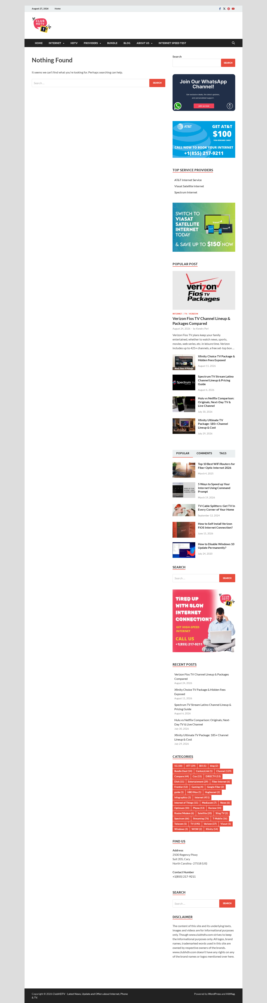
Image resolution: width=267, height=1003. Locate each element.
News (225, 802)
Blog (127, 43)
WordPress (214, 993)
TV (185, 313)
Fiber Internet (221, 781)
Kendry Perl (202, 328)
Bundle (112, 43)
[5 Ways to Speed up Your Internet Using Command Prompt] (184, 484)
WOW (197, 829)
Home (58, 8)
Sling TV (222, 813)
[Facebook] (220, 8)
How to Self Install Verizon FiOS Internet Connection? (215, 525)
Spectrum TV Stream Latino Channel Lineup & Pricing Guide (216, 380)
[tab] (183, 454)
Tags (222, 453)
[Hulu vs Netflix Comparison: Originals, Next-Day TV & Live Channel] (184, 398)
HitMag (230, 993)
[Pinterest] (228, 8)
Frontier (181, 786)
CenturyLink (204, 771)
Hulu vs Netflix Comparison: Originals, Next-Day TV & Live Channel (216, 402)
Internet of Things (186, 802)
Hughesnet (212, 792)
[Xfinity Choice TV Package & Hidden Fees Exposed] (184, 356)
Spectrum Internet (185, 192)
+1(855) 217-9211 (184, 876)
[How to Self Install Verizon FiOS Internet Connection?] (184, 524)
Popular (182, 453)
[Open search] (233, 43)
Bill (202, 765)
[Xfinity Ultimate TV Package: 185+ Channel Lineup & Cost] (184, 420)
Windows (181, 829)
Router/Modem (184, 813)
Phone (199, 808)
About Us (143, 43)
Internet (55, 43)
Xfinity (212, 829)
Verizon (193, 313)
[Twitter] (224, 8)
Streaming (201, 818)
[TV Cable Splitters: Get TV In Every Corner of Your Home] (184, 506)
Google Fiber (215, 786)
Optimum (181, 808)
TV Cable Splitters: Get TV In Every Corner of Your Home (216, 507)
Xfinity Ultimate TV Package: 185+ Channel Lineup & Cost (213, 423)
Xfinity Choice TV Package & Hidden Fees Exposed (216, 358)
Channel (223, 771)
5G (178, 765)
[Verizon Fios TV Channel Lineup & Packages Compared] (204, 273)
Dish (179, 781)
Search (177, 56)
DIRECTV (213, 776)
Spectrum (181, 818)
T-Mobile (220, 818)
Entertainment (198, 781)
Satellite (205, 813)
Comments (204, 453)
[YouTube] (233, 8)
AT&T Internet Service (188, 180)
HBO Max (194, 792)
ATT (190, 765)
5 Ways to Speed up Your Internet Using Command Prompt (214, 487)
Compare (181, 776)
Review (214, 808)
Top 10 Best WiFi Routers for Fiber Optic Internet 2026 (216, 465)
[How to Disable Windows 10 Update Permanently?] (184, 544)
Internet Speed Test (172, 43)
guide (179, 792)
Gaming (197, 786)
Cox (197, 776)
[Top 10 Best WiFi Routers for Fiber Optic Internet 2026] (184, 464)
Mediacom (209, 802)
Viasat (226, 823)
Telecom (180, 823)
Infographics (182, 797)
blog (214, 765)
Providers (91, 43)
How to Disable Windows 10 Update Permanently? (216, 545)
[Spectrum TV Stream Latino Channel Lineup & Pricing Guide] (184, 376)
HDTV (74, 43)
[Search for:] (98, 83)
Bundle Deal (183, 771)
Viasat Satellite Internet (189, 186)
